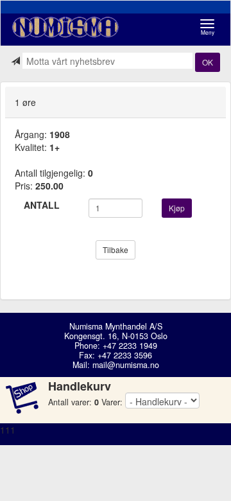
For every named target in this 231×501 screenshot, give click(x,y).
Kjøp (177, 207)
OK (207, 62)
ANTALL (42, 204)
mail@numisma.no (125, 365)
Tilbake (115, 249)
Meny (211, 27)
